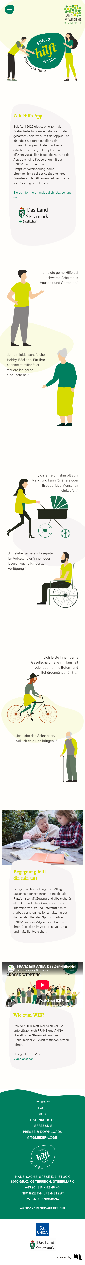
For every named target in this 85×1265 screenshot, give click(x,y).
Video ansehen (23, 1058)
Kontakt (42, 1102)
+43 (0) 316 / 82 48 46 (42, 1187)
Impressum (42, 1125)
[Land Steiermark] (42, 1244)
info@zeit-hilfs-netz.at (42, 1193)
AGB (42, 1114)
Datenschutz (42, 1119)
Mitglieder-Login (42, 1137)
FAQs (42, 1108)
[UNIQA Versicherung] (42, 1229)
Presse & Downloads (42, 1131)
